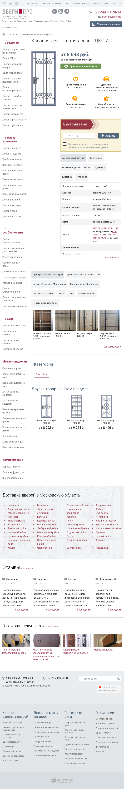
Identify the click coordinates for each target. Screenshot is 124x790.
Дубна (99, 509)
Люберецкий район (47, 528)
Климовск (13, 517)
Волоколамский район (78, 505)
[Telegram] (66, 11)
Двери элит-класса (12, 349)
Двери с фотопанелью (14, 119)
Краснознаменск (46, 520)
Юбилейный (102, 548)
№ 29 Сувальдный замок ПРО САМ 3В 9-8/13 (105, 234)
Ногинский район (17, 532)
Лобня (70, 520)
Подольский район (76, 532)
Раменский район (46, 536)
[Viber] (54, 11)
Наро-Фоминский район (108, 528)
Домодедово (74, 509)
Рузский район (103, 536)
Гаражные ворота (11, 368)
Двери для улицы (11, 205)
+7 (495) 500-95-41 (107, 12)
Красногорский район (107, 524)
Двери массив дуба (12, 114)
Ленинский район (17, 528)
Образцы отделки (11, 466)
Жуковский (43, 513)
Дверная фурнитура (13, 472)
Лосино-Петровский (106, 520)
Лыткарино (14, 524)
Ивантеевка (102, 513)
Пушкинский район (18, 536)
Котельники (102, 517)
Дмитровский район (19, 509)
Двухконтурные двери (14, 271)
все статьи (53, 627)
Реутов (70, 536)
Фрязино (100, 540)
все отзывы (27, 568)
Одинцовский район (48, 532)
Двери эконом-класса (14, 325)
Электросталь (74, 548)
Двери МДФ (9, 58)
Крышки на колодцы (13, 441)
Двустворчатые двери (14, 306)
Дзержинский (103, 505)
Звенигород (73, 513)
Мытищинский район (78, 528)
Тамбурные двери (12, 159)
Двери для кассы (11, 216)
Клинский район (75, 524)
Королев (71, 517)
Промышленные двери (14, 194)
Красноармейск (16, 520)
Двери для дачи (11, 199)
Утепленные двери (12, 283)
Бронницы (42, 505)
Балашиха (13, 505)
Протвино (101, 532)
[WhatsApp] (60, 11)
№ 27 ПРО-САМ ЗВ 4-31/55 (105, 228)
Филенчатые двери (12, 73)
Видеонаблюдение (12, 478)
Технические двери (12, 179)
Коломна (42, 517)
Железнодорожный (18, 513)
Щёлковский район (77, 540)
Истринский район (47, 524)
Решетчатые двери (12, 257)
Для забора (41, 374)
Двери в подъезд (11, 153)
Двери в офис (9, 211)
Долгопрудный (45, 509)
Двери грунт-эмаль (12, 125)
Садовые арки (10, 436)
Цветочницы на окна (13, 447)
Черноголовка (44, 548)
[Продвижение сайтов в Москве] (62, 781)
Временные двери (12, 165)
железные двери (42, 685)
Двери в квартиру (11, 148)
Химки (11, 548)
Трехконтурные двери (14, 277)
